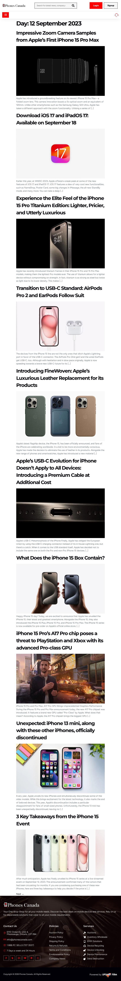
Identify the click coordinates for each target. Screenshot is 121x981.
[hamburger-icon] (5, 15)
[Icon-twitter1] (12, 958)
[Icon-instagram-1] (18, 958)
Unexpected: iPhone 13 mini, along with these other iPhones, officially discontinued (55, 730)
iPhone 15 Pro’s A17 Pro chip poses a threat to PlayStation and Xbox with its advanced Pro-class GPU (59, 640)
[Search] (73, 5)
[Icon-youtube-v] (25, 958)
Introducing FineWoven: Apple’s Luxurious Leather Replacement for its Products (59, 378)
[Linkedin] (31, 958)
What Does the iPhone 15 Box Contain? (60, 558)
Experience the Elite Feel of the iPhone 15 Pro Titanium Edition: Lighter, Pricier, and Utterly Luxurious (60, 205)
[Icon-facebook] (6, 958)
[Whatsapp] (37, 958)
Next (20, 894)
